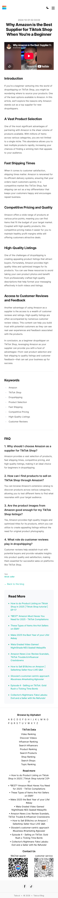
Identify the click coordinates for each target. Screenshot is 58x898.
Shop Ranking (28, 756)
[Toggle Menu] (53, 7)
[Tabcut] (5, 7)
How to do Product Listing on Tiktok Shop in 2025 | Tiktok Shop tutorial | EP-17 (29, 606)
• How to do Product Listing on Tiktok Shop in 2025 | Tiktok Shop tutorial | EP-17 (29, 778)
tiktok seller (9, 576)
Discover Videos (28, 738)
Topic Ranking (28, 764)
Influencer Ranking (28, 741)
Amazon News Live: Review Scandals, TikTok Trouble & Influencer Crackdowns (30, 657)
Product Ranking (28, 749)
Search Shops (28, 760)
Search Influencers (28, 745)
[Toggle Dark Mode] (48, 7)
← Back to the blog (14, 584)
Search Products (28, 753)
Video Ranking (28, 734)
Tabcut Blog (38, 895)
